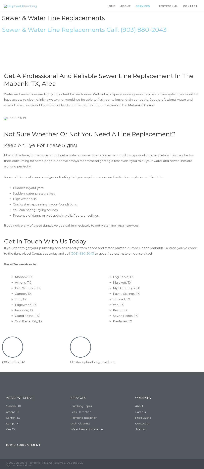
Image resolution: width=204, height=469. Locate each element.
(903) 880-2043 (82, 253)
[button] (8, 118)
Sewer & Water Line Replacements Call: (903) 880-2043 (84, 29)
